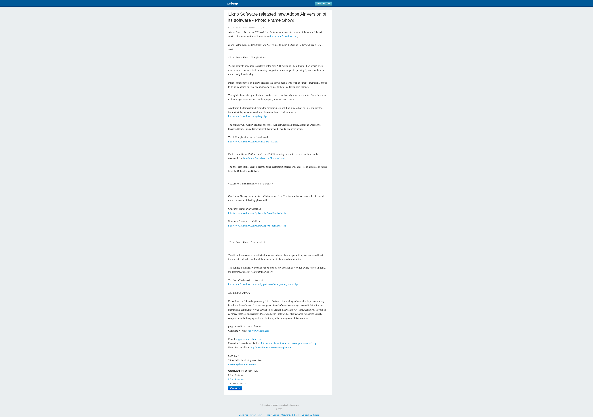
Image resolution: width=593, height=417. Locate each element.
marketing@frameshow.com (242, 364)
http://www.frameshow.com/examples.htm (271, 347)
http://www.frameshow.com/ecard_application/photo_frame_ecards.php (263, 284)
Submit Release (323, 3)
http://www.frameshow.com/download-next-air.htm (253, 141)
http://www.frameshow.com (283, 36)
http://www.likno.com (258, 330)
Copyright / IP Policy (290, 414)
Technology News (260, 28)
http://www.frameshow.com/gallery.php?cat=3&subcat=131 (257, 225)
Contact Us (235, 388)
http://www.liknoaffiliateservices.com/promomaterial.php (288, 343)
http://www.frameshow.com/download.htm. (264, 158)
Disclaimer (243, 414)
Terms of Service (271, 414)
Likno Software (236, 379)
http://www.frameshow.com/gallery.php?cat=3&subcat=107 (257, 212)
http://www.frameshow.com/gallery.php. (247, 116)
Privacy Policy (256, 414)
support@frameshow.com (248, 339)
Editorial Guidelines (310, 414)
